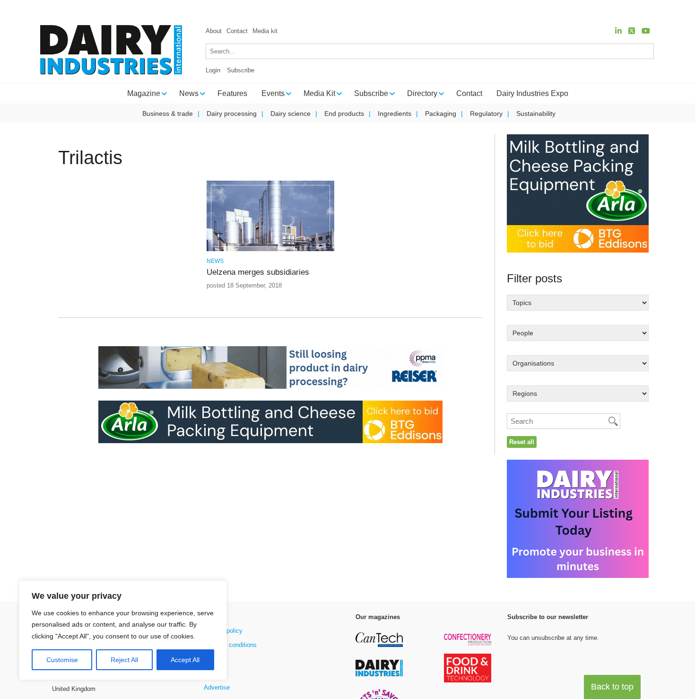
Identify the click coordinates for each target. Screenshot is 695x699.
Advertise (217, 687)
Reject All (124, 660)
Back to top (612, 686)
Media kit (265, 31)
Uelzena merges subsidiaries (258, 272)
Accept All (185, 660)
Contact (237, 31)
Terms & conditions (230, 644)
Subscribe (240, 70)
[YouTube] (646, 31)
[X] (631, 31)
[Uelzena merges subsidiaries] (270, 249)
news (215, 261)
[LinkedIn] (618, 31)
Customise (62, 660)
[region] (123, 630)
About (214, 31)
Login (213, 70)
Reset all (521, 442)
